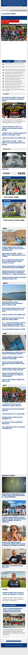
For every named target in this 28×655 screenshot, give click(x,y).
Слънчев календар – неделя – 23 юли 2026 (14, 63)
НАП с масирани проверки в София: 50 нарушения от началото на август (14, 84)
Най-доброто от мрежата (8, 480)
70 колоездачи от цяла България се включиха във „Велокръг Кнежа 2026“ (12, 409)
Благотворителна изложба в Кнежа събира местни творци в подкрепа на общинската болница (13, 99)
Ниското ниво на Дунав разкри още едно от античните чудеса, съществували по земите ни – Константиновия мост (13, 500)
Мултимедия (8, 10)
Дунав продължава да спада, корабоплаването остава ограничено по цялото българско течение (13, 26)
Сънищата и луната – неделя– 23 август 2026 (15, 66)
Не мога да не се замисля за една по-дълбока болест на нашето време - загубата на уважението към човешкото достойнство (13, 548)
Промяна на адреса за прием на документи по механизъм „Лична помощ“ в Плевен (14, 134)
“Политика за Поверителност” (11, 4)
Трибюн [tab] (8, 61)
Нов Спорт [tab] (20, 61)
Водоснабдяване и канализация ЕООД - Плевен (10, 21)
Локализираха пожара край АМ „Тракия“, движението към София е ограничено (14, 73)
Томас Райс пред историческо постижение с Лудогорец (14, 90)
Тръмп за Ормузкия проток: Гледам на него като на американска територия (15, 78)
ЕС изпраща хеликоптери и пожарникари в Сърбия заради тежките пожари (15, 75)
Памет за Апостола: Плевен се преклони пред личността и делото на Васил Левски (15, 223)
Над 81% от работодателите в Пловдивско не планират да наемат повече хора (15, 87)
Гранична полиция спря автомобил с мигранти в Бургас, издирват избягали (14, 81)
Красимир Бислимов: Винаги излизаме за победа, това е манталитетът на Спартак (13, 598)
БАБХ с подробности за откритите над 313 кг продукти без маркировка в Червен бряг (13, 358)
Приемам (20, 5)
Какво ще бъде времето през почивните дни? (14, 138)
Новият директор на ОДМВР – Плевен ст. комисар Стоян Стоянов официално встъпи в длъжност (13, 142)
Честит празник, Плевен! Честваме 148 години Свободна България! (14, 198)
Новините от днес (23, 23)
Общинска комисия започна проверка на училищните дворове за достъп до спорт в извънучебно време (13, 253)
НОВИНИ (3, 10)
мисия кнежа (5, 23)
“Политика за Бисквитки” (21, 4)
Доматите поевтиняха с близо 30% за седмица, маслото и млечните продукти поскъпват (12, 128)
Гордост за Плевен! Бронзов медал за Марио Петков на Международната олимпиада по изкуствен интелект (13, 615)
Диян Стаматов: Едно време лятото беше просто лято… (12, 571)
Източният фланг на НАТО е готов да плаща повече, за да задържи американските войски (15, 70)
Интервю (5, 594)
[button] (2, 30)
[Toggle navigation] (4, 18)
